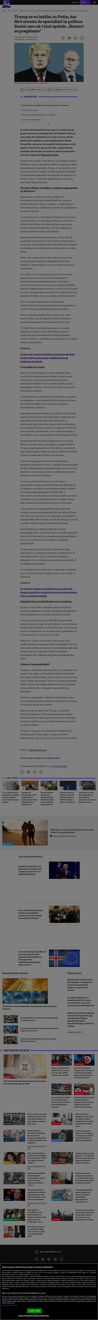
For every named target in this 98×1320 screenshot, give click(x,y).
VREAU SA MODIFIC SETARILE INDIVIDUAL (33, 1316)
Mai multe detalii (35, 1274)
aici (61, 1282)
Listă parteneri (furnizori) (9, 1305)
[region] (49, 1291)
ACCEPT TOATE (34, 1311)
